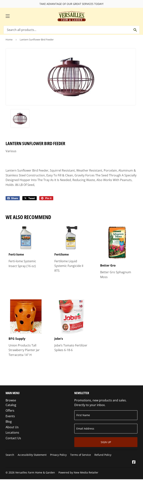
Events (10, 416)
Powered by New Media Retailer (78, 472)
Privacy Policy (58, 455)
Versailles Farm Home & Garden (35, 472)
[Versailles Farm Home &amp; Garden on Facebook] (134, 462)
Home (9, 39)
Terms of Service (80, 455)
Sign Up (106, 442)
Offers (10, 410)
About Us (12, 427)
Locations (12, 432)
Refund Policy (102, 455)
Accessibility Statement (32, 455)
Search (10, 455)
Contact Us (13, 438)
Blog (9, 421)
